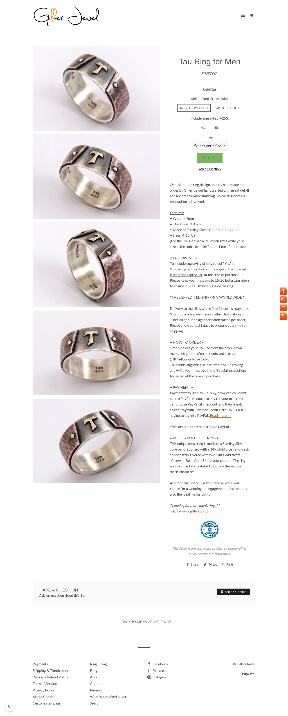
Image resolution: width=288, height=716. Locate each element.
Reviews (96, 690)
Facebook (160, 664)
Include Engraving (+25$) (209, 118)
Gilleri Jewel (245, 664)
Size (210, 138)
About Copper (44, 696)
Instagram (160, 677)
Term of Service (45, 683)
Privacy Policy (44, 690)
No (202, 127)
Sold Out (210, 158)
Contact (96, 683)
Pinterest (159, 670)
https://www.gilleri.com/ (189, 511)
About (95, 677)
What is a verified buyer (108, 696)
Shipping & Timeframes (51, 670)
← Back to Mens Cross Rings (144, 622)
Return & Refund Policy (50, 677)
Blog (93, 670)
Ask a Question (210, 169)
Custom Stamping (46, 703)
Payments (40, 664)
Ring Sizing (98, 664)
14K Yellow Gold (194, 108)
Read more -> (220, 415)
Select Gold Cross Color (209, 98)
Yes (216, 127)
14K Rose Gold (227, 108)
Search (95, 703)
